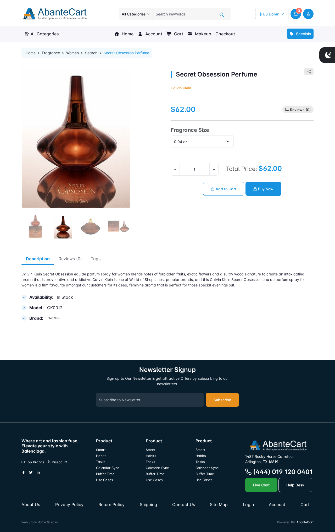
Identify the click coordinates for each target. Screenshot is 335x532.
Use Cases (104, 480)
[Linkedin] (38, 472)
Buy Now (265, 189)
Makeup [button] (202, 33)
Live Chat (261, 485)
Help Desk (295, 485)
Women (72, 53)
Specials (303, 33)
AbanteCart (305, 522)
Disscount (59, 462)
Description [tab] (38, 258)
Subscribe (222, 400)
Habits (101, 456)
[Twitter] (31, 472)
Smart (101, 450)
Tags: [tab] (96, 258)
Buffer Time (105, 474)
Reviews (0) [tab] (70, 258)
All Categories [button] (45, 33)
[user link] (308, 14)
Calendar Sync (107, 468)
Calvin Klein (181, 88)
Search (91, 53)
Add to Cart (225, 189)
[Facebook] (23, 472)
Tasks (100, 462)
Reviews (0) (300, 109)
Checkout (225, 33)
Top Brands (34, 462)
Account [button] (153, 33)
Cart (178, 33)
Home (127, 33)
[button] (296, 14)
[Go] (221, 14)
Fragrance (51, 53)
